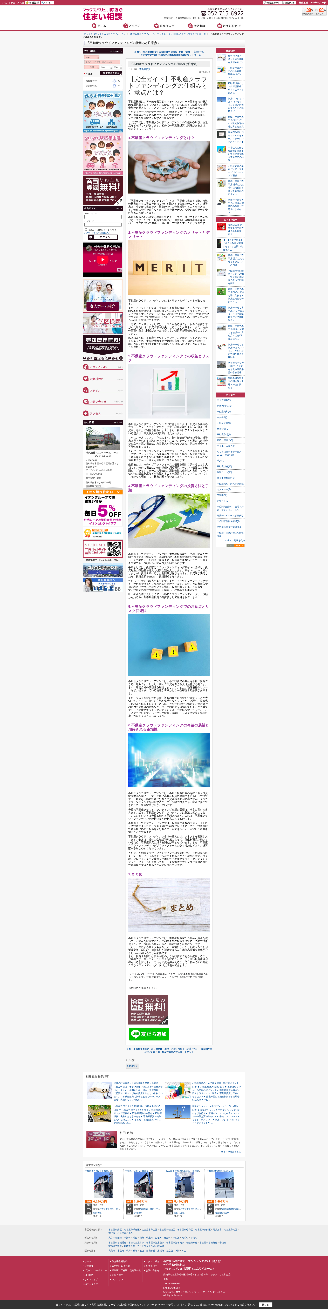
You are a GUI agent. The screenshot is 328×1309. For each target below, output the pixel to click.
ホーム (88, 1261)
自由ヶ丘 (150, 1250)
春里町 (167, 1237)
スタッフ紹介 (152, 1261)
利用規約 (89, 1275)
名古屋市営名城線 (175, 1242)
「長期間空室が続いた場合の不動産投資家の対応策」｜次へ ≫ (169, 55)
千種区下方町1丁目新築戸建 (99, 1171)
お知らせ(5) (222, 501)
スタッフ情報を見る (231, 1152)
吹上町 (149, 1237)
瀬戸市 (111, 1233)
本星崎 (120, 1250)
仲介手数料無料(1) (226, 478)
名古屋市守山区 (149, 1229)
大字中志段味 (115, 1237)
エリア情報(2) (224, 400)
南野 (142, 1237)
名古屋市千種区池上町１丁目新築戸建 (184, 1171)
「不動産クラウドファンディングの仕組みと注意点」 (165, 64)
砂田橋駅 (97, 1213)
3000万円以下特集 (121, 1266)
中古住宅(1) (222, 417)
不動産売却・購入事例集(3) (230, 483)
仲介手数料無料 (119, 1261)
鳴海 (128, 1250)
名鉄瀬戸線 (191, 1242)
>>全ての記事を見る (235, 540)
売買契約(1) (222, 429)
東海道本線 (129, 1246)
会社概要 (89, 1266)
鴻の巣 (176, 1237)
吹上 (142, 1250)
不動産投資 (145, 69)
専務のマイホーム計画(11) (230, 515)
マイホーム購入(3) (226, 446)
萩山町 (238, 1209)
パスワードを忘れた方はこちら (97, 233)
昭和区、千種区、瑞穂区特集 (126, 1270)
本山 (184, 1250)
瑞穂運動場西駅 (222, 1213)
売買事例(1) (222, 495)
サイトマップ (91, 1279)
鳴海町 (127, 1237)
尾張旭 (160, 1250)
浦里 (135, 1237)
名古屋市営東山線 (155, 1242)
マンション (117, 1279)
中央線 (223, 1242)
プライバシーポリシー (96, 1270)
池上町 (198, 1209)
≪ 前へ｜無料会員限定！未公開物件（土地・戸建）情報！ (163, 52)
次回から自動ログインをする (102, 230)
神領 (135, 1250)
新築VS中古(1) (224, 405)
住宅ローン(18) (224, 472)
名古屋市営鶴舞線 (208, 1242)
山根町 (158, 1237)
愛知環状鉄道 (115, 1246)
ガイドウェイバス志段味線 (150, 1246)
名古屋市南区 (230, 1229)
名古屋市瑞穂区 (228, 1209)
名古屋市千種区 (106, 1209)
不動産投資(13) (224, 466)
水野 (177, 1250)
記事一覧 (199, 51)
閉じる (265, 1304)
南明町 (185, 1237)
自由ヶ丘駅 (179, 1213)
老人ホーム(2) (224, 489)
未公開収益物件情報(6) (228, 521)
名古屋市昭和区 (185, 1229)
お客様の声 (151, 1266)
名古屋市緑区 (115, 1229)
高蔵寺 (111, 1250)
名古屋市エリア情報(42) (229, 527)
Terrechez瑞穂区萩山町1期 (219, 1171)
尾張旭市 (217, 1229)
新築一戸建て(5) (225, 440)
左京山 (169, 1250)
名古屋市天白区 (203, 1229)
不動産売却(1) (224, 411)
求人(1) (220, 460)
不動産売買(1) (224, 423)
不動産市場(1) (224, 434)
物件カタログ (91, 1284)
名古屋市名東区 (125, 1233)
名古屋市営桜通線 (117, 1242)
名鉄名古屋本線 (136, 1242)
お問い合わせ (152, 1270)
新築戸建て (117, 1275)
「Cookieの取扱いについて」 (221, 1305)
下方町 (117, 1209)
